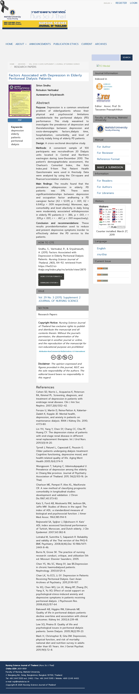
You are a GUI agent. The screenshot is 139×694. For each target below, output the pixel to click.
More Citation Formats (50, 276)
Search (126, 57)
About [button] (20, 44)
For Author (104, 147)
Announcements (40, 44)
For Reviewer (105, 153)
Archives (101, 44)
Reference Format (108, 159)
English (101, 248)
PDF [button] (20, 120)
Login (133, 3)
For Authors (104, 187)
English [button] (107, 3)
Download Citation (48, 283)
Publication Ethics (66, 44)
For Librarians (105, 193)
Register (121, 3)
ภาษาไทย (102, 254)
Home (9, 44)
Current (86, 44)
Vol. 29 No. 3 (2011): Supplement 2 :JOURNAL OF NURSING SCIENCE (54, 64)
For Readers (104, 181)
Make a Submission (110, 167)
